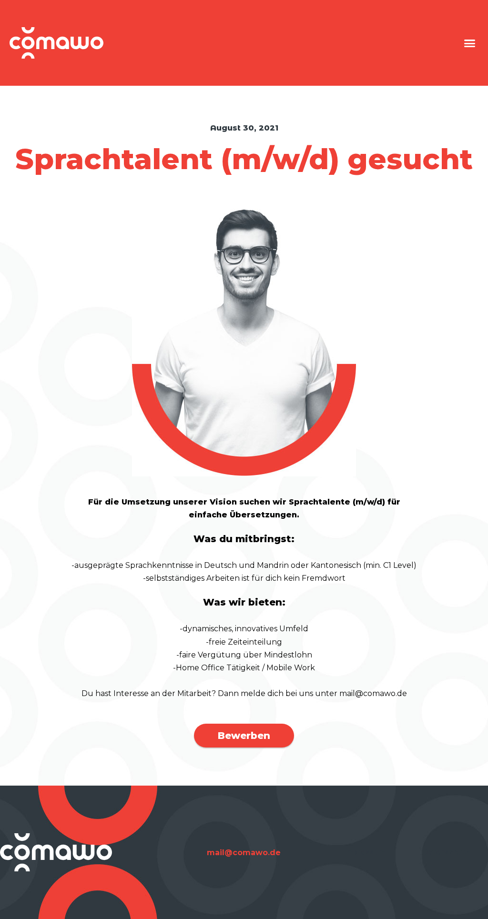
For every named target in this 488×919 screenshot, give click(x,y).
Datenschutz (446, 852)
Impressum (365, 852)
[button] (469, 43)
